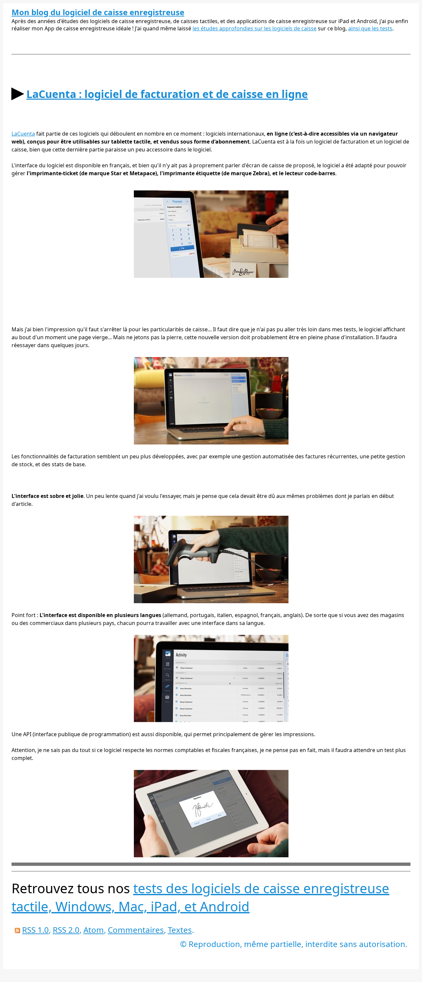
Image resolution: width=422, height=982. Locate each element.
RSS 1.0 (35, 929)
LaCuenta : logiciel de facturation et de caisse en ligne (167, 94)
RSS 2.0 (66, 929)
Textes (180, 929)
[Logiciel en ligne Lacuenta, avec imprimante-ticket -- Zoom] (211, 275)
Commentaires (136, 929)
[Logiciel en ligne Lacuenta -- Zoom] (211, 720)
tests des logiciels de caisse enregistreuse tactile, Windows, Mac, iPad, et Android (200, 897)
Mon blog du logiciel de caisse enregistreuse (98, 12)
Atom (93, 929)
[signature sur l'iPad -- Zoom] (211, 855)
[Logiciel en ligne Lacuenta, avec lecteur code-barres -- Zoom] (211, 601)
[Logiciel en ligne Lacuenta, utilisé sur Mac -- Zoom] (211, 442)
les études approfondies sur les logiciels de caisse (254, 28)
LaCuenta (23, 133)
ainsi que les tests (370, 28)
